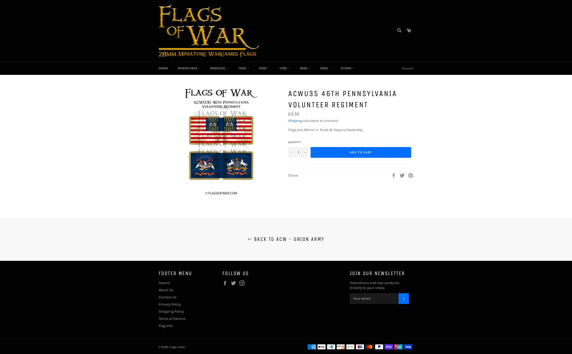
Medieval (218, 68)
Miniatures (188, 68)
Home (163, 68)
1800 (304, 68)
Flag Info (165, 326)
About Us (166, 290)
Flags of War (177, 347)
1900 (324, 68)
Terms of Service (172, 318)
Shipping (295, 121)
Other (346, 68)
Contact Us (168, 297)
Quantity (294, 142)
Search (164, 283)
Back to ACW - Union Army (288, 239)
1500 (243, 68)
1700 (284, 68)
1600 (263, 68)
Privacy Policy (170, 304)
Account (407, 68)
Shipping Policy (171, 311)
